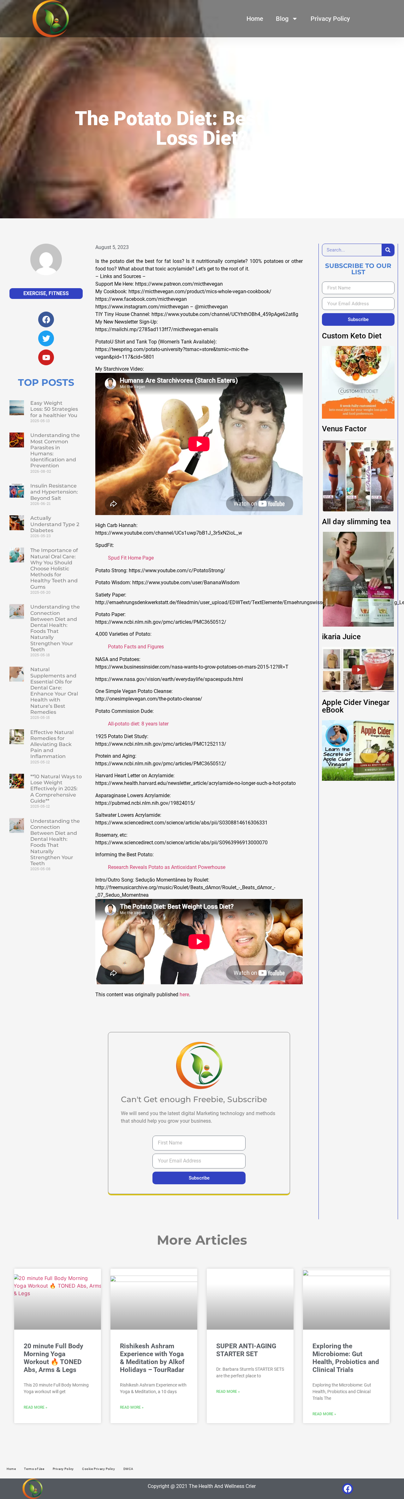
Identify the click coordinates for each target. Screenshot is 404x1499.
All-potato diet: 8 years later (138, 724)
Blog (282, 18)
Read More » (35, 1407)
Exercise (34, 293)
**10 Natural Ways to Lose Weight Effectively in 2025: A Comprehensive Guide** (56, 789)
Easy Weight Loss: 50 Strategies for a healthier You (54, 409)
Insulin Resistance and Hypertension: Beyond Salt (54, 492)
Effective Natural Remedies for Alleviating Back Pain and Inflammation (52, 744)
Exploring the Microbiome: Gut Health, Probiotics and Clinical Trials (345, 1358)
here (184, 995)
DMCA (128, 1469)
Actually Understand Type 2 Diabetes (54, 524)
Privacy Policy (330, 18)
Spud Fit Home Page (131, 558)
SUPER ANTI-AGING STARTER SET (246, 1350)
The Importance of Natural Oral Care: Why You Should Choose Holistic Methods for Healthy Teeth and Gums (54, 568)
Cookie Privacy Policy (98, 1469)
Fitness (59, 293)
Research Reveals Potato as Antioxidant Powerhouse (166, 867)
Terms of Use (34, 1469)
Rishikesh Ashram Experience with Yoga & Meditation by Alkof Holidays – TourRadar (152, 1358)
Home (255, 18)
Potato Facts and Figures (136, 647)
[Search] (388, 250)
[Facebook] (347, 1488)
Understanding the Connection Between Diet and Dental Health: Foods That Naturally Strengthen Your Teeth (55, 628)
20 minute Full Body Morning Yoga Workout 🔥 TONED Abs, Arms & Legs (53, 1358)
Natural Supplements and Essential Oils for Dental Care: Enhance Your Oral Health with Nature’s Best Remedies (54, 690)
